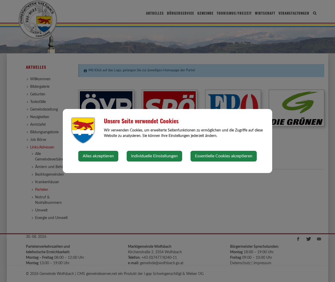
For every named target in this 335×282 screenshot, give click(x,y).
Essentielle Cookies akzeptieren (223, 156)
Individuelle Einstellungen (154, 156)
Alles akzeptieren (98, 156)
